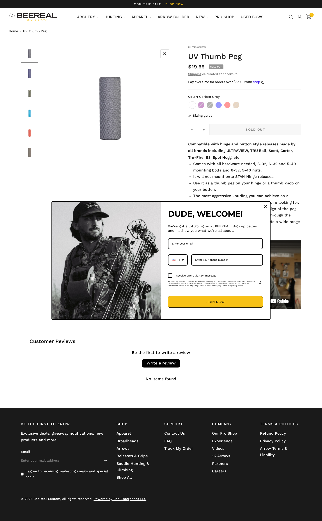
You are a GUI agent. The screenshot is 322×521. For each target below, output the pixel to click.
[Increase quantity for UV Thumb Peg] (203, 129)
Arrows (123, 448)
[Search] (291, 17)
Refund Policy (273, 433)
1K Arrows (221, 456)
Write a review (161, 363)
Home (13, 31)
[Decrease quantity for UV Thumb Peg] (191, 129)
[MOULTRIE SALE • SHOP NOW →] (161, 4)
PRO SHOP (224, 17)
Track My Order (178, 448)
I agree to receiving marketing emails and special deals (66, 474)
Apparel (124, 433)
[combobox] (178, 260)
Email (25, 452)
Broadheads (127, 441)
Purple (201, 105)
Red (227, 105)
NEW (200, 17)
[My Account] (299, 17)
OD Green (210, 105)
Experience (222, 441)
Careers (219, 471)
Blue (218, 105)
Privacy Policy (273, 441)
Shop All (124, 477)
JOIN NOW (216, 302)
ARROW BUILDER (173, 17)
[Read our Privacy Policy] (260, 282)
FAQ (168, 441)
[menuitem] (87, 17)
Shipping (194, 74)
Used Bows (252, 17)
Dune (236, 105)
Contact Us (174, 433)
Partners (220, 463)
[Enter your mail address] (105, 460)
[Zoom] (164, 53)
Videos (218, 448)
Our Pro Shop (224, 433)
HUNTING (113, 17)
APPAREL (139, 17)
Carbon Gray (192, 105)
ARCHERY (86, 17)
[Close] (265, 206)
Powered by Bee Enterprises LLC (120, 499)
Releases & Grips (132, 456)
